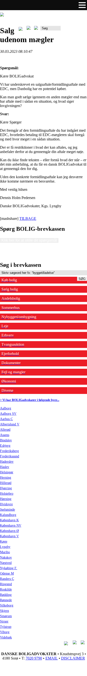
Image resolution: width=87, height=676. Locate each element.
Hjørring (6, 488)
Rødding (6, 595)
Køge (3, 541)
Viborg (4, 632)
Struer (4, 621)
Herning (5, 477)
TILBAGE (27, 218)
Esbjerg (5, 445)
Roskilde (6, 589)
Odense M (7, 573)
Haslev (4, 467)
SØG (82, 279)
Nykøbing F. (8, 568)
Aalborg (5, 408)
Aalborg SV (8, 413)
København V (9, 536)
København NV (10, 525)
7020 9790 (34, 658)
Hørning (5, 499)
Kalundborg (8, 515)
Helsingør (6, 472)
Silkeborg (6, 605)
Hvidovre (6, 504)
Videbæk (6, 637)
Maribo (5, 552)
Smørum (6, 616)
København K (9, 520)
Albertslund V (9, 424)
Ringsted (6, 584)
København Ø (9, 531)
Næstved (6, 563)
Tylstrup (5, 627)
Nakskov (6, 557)
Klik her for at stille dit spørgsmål (29, 240)
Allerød (5, 429)
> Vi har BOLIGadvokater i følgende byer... (29, 400)
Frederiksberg (9, 451)
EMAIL (51, 658)
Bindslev (6, 440)
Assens (4, 435)
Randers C (7, 579)
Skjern (4, 611)
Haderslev (7, 461)
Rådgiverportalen (74, 30)
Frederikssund (9, 456)
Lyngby (5, 547)
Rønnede (6, 600)
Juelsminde (7, 509)
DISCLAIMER (73, 658)
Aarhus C (6, 419)
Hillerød (5, 483)
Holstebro (6, 493)
